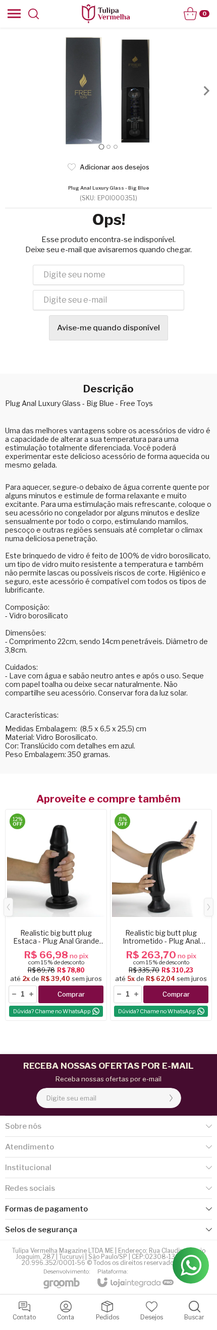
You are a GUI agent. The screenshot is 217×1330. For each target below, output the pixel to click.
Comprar (71, 994)
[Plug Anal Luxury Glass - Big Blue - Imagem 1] (108, 91)
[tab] (101, 146)
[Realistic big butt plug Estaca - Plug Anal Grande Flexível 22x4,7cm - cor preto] (56, 914)
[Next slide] (206, 91)
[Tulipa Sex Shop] (105, 13)
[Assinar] (171, 1098)
